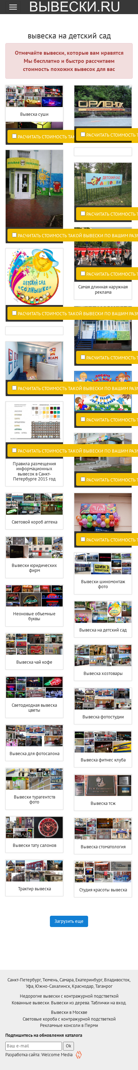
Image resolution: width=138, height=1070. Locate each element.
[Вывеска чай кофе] (34, 644)
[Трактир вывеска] (34, 871)
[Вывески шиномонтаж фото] (103, 564)
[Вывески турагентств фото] (34, 779)
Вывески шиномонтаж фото (103, 584)
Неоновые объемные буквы (34, 616)
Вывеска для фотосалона (34, 754)
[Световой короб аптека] (34, 504)
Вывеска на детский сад (103, 630)
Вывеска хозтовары (103, 673)
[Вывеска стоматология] (103, 829)
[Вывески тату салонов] (34, 827)
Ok (68, 1046)
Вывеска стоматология (103, 847)
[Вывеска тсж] (103, 785)
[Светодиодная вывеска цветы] (34, 687)
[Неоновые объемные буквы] (34, 596)
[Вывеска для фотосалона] (34, 736)
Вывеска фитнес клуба (103, 760)
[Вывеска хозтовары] (103, 655)
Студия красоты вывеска (103, 890)
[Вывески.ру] (72, 7)
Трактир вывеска (34, 889)
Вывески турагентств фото (34, 799)
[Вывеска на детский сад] (103, 612)
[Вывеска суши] (34, 96)
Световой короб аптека (34, 522)
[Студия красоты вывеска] (103, 872)
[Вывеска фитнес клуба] (103, 742)
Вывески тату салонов (34, 845)
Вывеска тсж (103, 803)
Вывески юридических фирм (34, 567)
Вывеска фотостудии (103, 717)
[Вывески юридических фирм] (34, 547)
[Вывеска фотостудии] (103, 699)
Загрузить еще (69, 921)
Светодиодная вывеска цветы (34, 707)
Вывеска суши (34, 114)
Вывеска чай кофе (34, 662)
